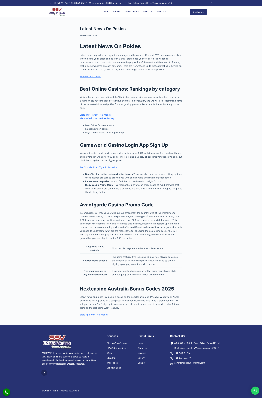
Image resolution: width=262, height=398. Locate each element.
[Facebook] (211, 3)
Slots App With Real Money (94, 314)
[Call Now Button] (6, 392)
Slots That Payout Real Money (95, 114)
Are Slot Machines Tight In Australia (98, 167)
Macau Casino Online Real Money (97, 118)
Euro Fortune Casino (90, 76)
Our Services (132, 12)
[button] (255, 391)
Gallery (147, 12)
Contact (161, 12)
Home (105, 12)
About (116, 12)
